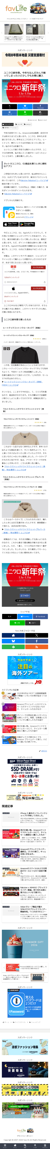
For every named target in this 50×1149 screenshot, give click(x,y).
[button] (40, 113)
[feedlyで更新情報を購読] (13, 647)
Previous (2, 33)
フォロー (26, 595)
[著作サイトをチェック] (13, 635)
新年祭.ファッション (11, 128)
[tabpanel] (14, 32)
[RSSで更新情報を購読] (36, 647)
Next (48, 33)
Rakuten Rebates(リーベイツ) (33, 180)
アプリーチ (28, 217)
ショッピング (9, 124)
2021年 (19, 124)
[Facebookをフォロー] (36, 641)
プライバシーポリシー (25, 1136)
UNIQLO (28, 124)
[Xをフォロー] (36, 635)
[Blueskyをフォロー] (13, 641)
